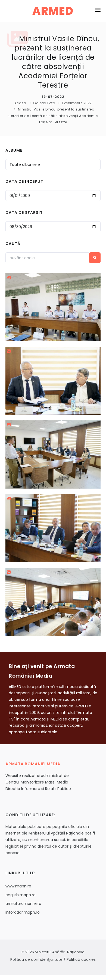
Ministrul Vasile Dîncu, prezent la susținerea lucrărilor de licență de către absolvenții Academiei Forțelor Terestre (53, 115)
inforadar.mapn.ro (22, 912)
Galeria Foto (44, 103)
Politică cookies (81, 959)
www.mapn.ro (18, 886)
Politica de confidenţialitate (36, 959)
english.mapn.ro (20, 895)
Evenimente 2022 (77, 103)
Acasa (20, 103)
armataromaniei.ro (23, 903)
